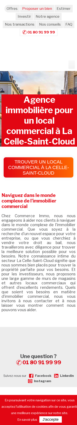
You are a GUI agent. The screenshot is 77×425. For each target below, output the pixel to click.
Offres (12, 8)
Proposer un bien (37, 8)
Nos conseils (50, 24)
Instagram (42, 381)
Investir (24, 16)
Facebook (43, 376)
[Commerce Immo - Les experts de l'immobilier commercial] (38, 334)
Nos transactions (19, 24)
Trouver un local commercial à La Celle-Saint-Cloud (38, 167)
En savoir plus (27, 420)
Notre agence (47, 16)
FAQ (68, 24)
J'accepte (51, 419)
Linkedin (67, 376)
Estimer (64, 8)
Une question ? (40, 359)
